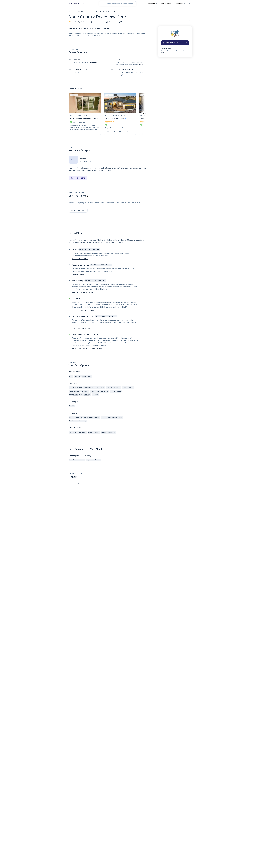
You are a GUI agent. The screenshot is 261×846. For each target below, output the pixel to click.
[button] (175, 42)
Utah (89, 12)
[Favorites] (190, 4)
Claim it (163, 53)
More (141, 65)
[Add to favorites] (190, 20)
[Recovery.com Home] (78, 4)
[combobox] (117, 3)
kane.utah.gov (166, 48)
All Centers (72, 12)
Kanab (95, 12)
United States (81, 12)
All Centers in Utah (86, 161)
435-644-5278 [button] (79, 178)
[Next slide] (143, 113)
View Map (93, 62)
